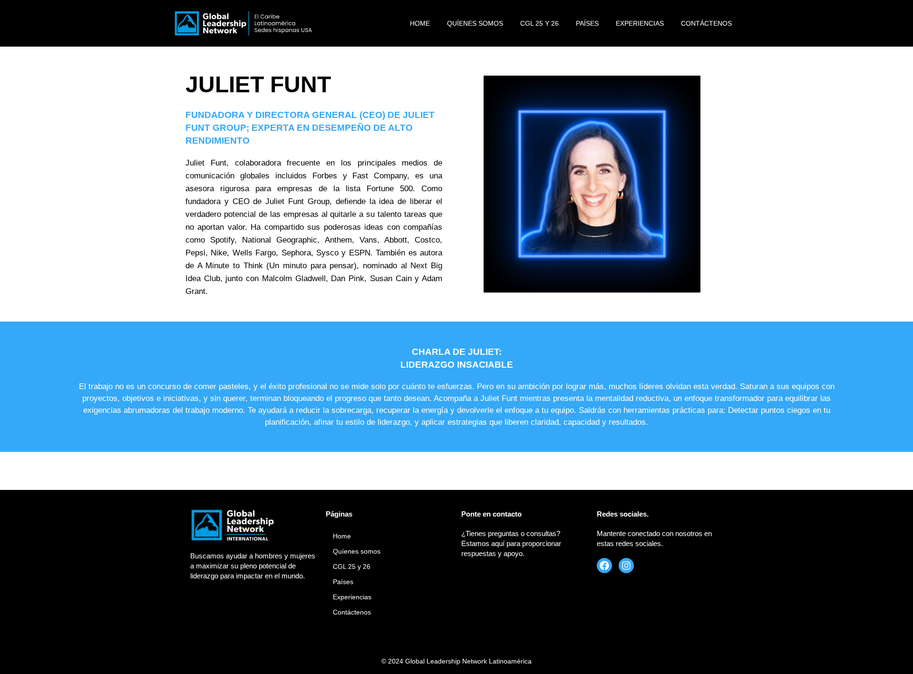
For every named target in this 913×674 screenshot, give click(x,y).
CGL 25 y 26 (539, 23)
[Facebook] (604, 565)
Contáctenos (706, 23)
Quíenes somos (475, 23)
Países (587, 23)
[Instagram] (626, 565)
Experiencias (640, 23)
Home (420, 23)
